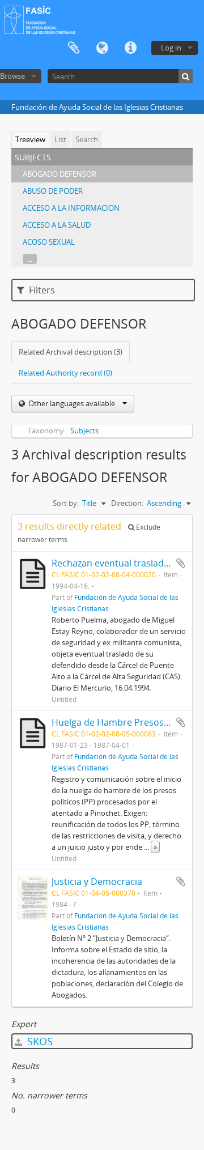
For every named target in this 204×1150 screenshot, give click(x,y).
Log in (171, 47)
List (60, 139)
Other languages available (72, 403)
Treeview (30, 139)
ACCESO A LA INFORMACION (71, 208)
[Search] (185, 76)
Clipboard (74, 48)
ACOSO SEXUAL (49, 242)
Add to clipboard (180, 563)
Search (86, 139)
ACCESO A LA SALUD (57, 225)
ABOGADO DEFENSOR (59, 174)
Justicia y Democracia (97, 881)
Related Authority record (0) (65, 373)
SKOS (38, 1041)
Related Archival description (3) (70, 352)
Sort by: (66, 503)
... (29, 259)
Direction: (127, 503)
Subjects (84, 430)
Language (102, 48)
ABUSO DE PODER (53, 191)
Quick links (130, 48)
